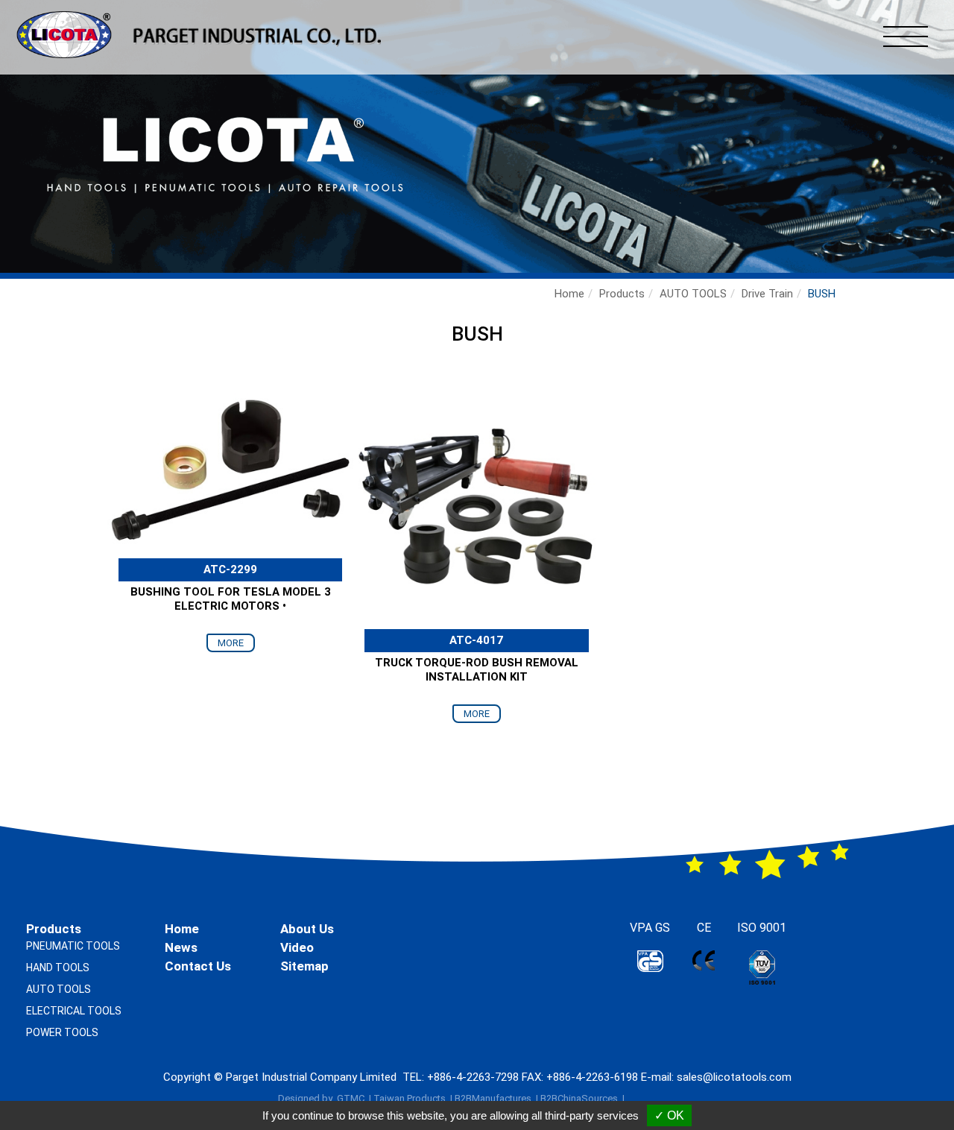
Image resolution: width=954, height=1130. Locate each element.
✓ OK (669, 1115)
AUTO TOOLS (693, 293)
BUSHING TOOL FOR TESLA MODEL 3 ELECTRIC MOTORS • (230, 599)
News (181, 947)
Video (297, 947)
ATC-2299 (230, 569)
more (231, 642)
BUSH (821, 293)
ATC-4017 (476, 640)
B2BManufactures (493, 1098)
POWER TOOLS (62, 1032)
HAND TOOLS (57, 967)
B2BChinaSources (579, 1098)
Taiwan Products (409, 1098)
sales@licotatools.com (734, 1077)
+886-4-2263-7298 (473, 1077)
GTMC (350, 1098)
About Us (307, 928)
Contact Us (198, 966)
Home (569, 293)
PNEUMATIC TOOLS (73, 946)
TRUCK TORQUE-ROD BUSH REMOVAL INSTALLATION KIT (476, 670)
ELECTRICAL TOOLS (73, 1011)
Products (622, 293)
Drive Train (767, 293)
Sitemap (304, 966)
